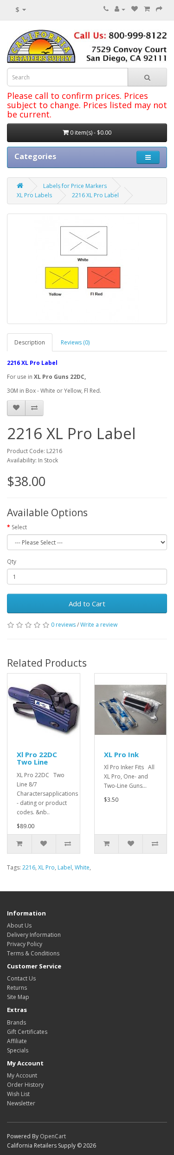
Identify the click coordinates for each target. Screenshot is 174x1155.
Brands (16, 1022)
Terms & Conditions (33, 953)
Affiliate (17, 1041)
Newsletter (21, 1103)
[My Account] (120, 9)
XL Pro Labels (34, 195)
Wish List (18, 1094)
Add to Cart (87, 603)
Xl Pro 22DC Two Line (37, 758)
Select (19, 527)
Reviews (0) (75, 342)
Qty (11, 561)
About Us (19, 925)
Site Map (18, 997)
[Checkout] (159, 9)
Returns (17, 988)
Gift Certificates (27, 1032)
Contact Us (21, 978)
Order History (25, 1085)
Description (29, 342)
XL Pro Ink (121, 754)
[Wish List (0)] (134, 9)
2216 (28, 867)
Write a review (98, 625)
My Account (22, 1075)
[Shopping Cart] (147, 9)
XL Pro (46, 867)
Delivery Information (34, 935)
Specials (17, 1050)
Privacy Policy (24, 944)
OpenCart (53, 1136)
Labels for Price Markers (75, 186)
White (82, 867)
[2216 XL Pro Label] (87, 269)
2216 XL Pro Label (95, 195)
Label (65, 867)
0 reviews (63, 625)
